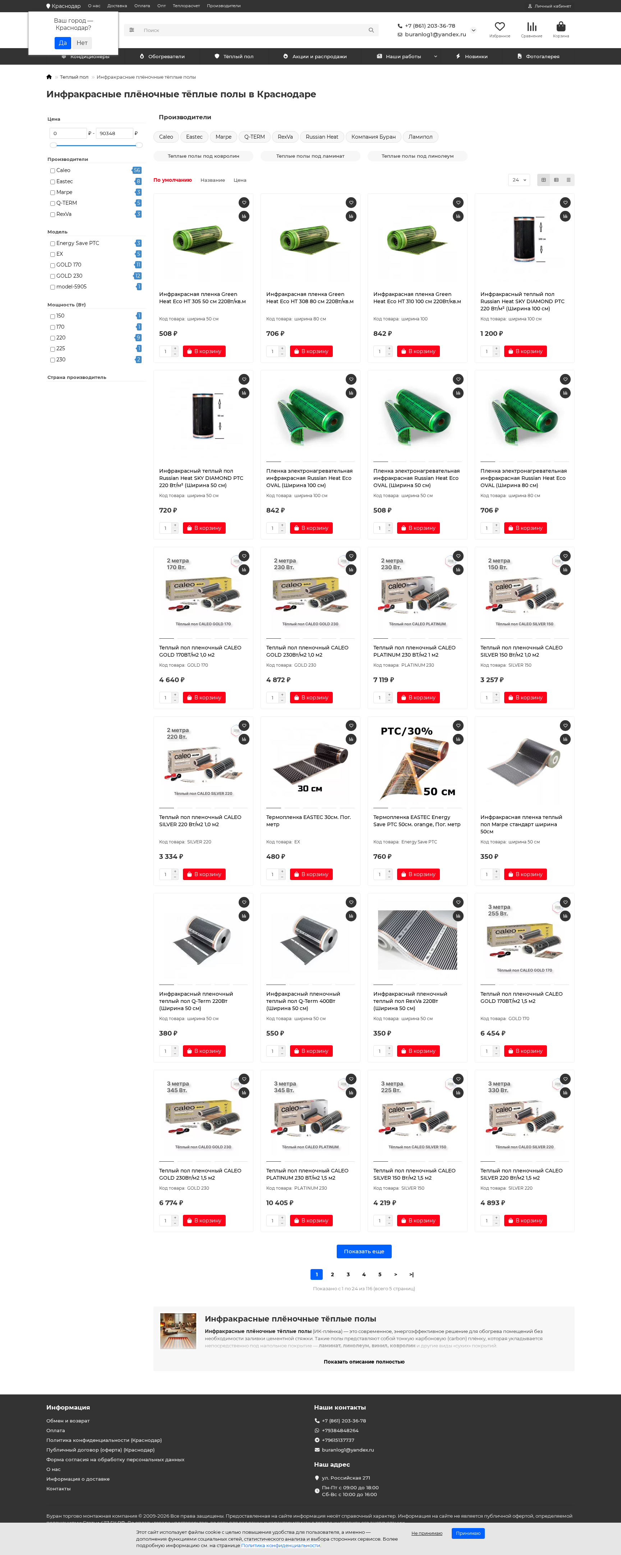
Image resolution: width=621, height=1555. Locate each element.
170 (60, 327)
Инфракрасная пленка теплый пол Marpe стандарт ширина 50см (521, 824)
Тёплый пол (239, 56)
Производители (224, 5)
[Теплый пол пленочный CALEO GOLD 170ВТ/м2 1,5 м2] (524, 940)
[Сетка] (543, 180)
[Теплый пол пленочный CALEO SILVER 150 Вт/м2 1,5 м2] (417, 1116)
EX (59, 254)
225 (60, 348)
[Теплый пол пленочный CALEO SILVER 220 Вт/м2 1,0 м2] (203, 763)
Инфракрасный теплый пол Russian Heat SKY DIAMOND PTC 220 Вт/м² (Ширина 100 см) (522, 301)
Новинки (476, 56)
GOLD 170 (68, 265)
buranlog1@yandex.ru (435, 34)
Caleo (63, 170)
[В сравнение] (244, 216)
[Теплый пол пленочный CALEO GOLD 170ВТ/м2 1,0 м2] (203, 593)
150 (60, 316)
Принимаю (468, 1533)
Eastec (64, 181)
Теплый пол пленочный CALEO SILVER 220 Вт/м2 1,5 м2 (521, 1174)
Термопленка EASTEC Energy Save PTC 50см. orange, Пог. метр (417, 821)
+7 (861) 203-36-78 (430, 25)
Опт (161, 5)
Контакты (58, 1488)
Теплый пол (74, 77)
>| (411, 1274)
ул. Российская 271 (346, 1478)
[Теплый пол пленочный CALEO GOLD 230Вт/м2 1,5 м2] (203, 1116)
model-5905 (71, 286)
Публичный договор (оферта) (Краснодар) (100, 1450)
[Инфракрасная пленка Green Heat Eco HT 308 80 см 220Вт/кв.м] (310, 240)
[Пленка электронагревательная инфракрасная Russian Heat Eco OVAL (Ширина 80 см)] (524, 417)
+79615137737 (338, 1440)
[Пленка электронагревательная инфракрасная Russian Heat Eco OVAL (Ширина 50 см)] (417, 417)
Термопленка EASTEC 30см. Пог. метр (308, 821)
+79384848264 (340, 1430)
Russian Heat (322, 137)
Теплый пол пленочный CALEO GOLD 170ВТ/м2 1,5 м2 (521, 997)
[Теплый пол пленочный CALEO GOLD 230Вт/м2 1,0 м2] (310, 593)
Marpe (64, 192)
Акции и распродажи (320, 56)
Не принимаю (426, 1533)
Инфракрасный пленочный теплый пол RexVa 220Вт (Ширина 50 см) (410, 1001)
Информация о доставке (78, 1479)
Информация (68, 1407)
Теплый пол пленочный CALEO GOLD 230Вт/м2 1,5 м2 (200, 1174)
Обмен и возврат (68, 1421)
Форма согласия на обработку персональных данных (115, 1459)
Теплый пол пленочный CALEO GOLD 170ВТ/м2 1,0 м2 (200, 651)
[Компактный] (568, 180)
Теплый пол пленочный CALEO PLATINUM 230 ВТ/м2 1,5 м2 (307, 1174)
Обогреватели (166, 56)
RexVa (64, 214)
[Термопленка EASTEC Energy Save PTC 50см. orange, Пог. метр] (417, 763)
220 (60, 337)
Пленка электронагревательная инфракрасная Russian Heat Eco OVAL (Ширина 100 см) (309, 478)
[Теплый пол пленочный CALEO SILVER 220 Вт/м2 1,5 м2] (524, 1116)
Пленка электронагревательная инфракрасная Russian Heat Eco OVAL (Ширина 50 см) (416, 478)
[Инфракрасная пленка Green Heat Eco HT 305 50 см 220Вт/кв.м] (203, 240)
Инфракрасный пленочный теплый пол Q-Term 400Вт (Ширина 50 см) (303, 1001)
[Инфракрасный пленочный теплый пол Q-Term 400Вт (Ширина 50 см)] (310, 940)
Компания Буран (373, 137)
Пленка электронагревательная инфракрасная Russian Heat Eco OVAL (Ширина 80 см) (523, 478)
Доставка (117, 5)
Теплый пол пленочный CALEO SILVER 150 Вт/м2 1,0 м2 (521, 651)
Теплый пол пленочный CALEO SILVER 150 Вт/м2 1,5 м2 (414, 1174)
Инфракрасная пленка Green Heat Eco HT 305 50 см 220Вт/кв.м (202, 298)
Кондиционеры (90, 56)
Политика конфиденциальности (280, 1545)
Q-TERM (66, 203)
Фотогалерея (543, 56)
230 (60, 359)
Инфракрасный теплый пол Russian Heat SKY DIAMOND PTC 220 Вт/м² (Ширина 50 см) (201, 478)
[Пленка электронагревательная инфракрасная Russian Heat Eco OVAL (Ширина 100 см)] (310, 417)
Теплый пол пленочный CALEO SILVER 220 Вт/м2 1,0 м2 (200, 821)
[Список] (556, 180)
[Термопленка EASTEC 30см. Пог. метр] (310, 763)
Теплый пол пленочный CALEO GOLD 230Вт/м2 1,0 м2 (307, 651)
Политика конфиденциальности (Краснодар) (104, 1440)
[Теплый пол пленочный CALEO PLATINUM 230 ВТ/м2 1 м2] (417, 593)
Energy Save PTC (77, 243)
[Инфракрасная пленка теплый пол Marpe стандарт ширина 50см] (524, 763)
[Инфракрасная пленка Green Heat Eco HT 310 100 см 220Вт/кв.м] (417, 240)
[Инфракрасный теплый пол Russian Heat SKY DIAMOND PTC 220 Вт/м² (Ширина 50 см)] (203, 417)
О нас (94, 5)
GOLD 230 (69, 276)
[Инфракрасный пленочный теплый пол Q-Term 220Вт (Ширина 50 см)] (203, 940)
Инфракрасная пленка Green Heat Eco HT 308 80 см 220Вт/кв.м (310, 298)
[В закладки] (244, 202)
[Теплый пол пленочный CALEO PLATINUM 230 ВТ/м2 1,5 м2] (310, 1116)
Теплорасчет (186, 5)
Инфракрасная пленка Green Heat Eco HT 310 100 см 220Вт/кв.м (417, 298)
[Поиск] (371, 30)
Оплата (142, 5)
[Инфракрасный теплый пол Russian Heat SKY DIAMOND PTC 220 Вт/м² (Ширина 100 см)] (524, 240)
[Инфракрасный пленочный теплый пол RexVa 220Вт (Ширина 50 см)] (417, 940)
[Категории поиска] (131, 30)
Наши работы (403, 56)
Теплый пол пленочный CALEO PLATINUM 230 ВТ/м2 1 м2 (414, 651)
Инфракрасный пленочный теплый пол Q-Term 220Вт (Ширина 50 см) (196, 1001)
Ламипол (421, 137)
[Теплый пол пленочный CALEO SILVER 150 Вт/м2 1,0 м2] (524, 593)
